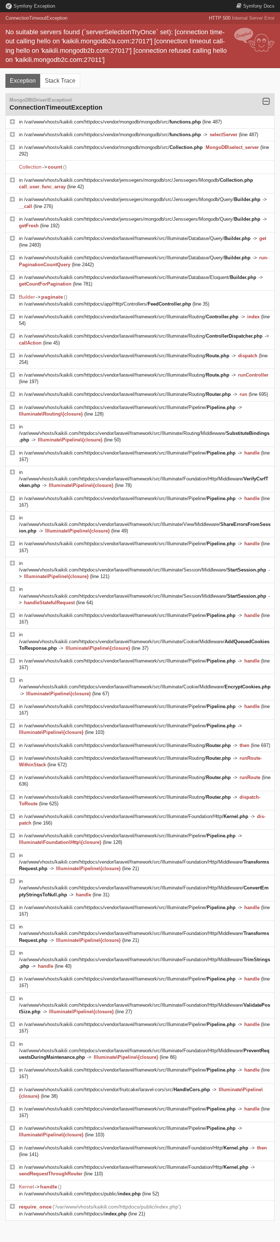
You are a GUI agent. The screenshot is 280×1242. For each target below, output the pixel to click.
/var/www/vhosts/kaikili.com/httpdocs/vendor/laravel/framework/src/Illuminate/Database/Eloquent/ (140, 277)
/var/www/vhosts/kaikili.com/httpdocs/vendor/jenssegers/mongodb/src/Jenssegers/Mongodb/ (138, 180)
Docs (259, 6)
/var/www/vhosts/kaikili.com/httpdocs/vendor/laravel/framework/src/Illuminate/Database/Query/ (137, 238)
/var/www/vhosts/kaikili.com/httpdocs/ (75, 1214)
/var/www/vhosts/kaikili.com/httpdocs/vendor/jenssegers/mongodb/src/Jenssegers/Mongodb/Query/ (142, 199)
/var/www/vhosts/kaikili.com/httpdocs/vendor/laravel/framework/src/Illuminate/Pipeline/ (130, 407)
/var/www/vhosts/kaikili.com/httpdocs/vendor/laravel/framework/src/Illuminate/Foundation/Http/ (136, 816)
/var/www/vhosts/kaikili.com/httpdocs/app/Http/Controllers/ (107, 304)
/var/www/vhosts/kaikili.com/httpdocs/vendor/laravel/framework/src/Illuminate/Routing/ (131, 316)
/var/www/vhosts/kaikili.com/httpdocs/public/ (82, 1193)
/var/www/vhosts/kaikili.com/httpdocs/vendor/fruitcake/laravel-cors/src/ (117, 1089)
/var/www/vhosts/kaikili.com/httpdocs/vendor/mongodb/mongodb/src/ (112, 122)
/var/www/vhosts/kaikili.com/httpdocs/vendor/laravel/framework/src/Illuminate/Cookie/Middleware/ (145, 686)
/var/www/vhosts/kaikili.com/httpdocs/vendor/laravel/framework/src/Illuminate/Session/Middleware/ (142, 570)
